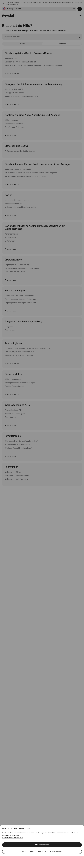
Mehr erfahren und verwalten (12, 838)
